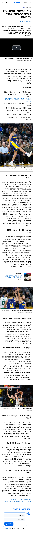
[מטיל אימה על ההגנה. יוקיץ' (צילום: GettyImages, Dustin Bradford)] (16, 398)
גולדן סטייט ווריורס (13, 499)
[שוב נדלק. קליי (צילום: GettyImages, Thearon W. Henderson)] (16, 147)
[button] (25, 2)
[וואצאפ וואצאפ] (7, 2)
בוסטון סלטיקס (16, 501)
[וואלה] (16, 2)
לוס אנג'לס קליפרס (26, 501)
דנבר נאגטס (8, 501)
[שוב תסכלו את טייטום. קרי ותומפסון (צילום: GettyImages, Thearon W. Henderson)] (16, 300)
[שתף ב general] (3, 2)
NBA (30, 499)
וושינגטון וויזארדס (23, 499)
